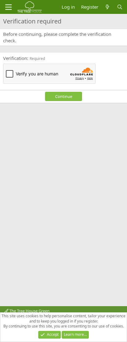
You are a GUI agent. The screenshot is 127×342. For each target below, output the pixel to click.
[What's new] (107, 7)
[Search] (120, 7)
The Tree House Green (29, 311)
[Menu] (8, 7)
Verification (15, 58)
